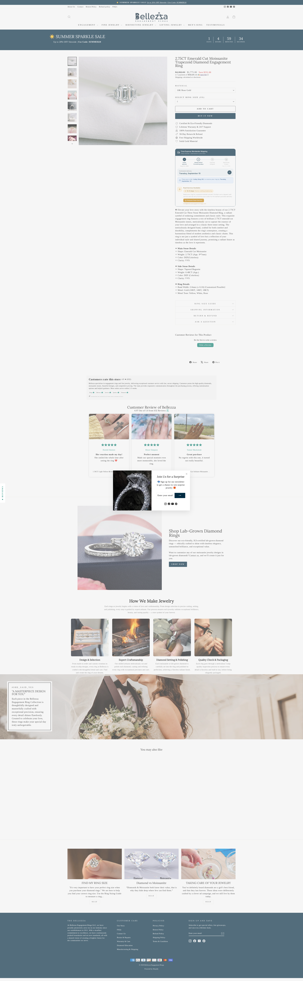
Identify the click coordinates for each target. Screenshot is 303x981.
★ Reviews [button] (2, 493)
